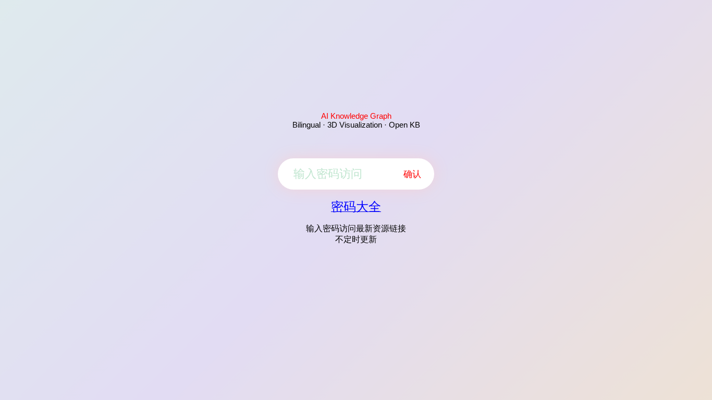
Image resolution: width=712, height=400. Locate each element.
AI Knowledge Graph (356, 115)
